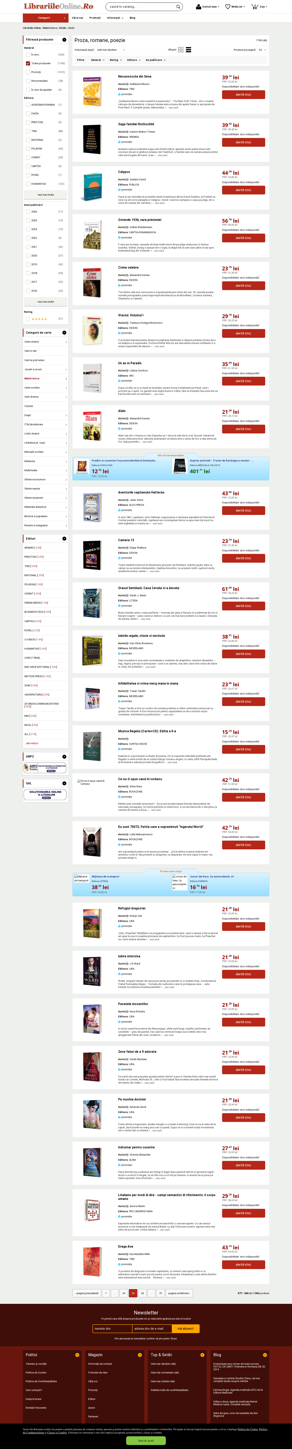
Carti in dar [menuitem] (30, 350)
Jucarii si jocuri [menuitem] (33, 369)
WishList (236, 6)
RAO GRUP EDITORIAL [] (40, 666)
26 (142, 1293)
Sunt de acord (146, 1440)
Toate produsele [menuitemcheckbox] (48, 63)
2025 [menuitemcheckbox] (47, 220)
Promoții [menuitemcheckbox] (48, 72)
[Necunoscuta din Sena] (92, 105)
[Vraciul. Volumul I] (92, 344)
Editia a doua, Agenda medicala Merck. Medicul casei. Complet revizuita (235, 1403)
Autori (91, 1407)
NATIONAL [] (34, 575)
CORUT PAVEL (32, 657)
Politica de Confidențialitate (41, 1381)
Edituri (91, 1399)
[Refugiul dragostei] (92, 937)
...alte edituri (31, 743)
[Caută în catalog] (178, 6)
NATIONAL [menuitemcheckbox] (46, 139)
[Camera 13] (92, 569)
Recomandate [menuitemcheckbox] (47, 80)
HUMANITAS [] (35, 648)
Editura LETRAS (100, 881)
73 (160, 1293)
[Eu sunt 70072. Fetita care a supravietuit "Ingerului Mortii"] (92, 856)
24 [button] (260, 49)
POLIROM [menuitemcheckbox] (47, 148)
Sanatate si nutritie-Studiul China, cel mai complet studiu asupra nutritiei (236, 1380)
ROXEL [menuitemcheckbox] (46, 174)
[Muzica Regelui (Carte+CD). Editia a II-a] (92, 760)
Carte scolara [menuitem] (32, 387)
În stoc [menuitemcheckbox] (47, 54)
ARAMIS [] (32, 547)
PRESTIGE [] (34, 556)
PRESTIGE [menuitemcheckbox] (46, 122)
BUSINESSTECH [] (37, 611)
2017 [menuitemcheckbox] (47, 281)
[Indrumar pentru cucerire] (92, 1176)
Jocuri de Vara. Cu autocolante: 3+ (212, 876)
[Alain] (92, 440)
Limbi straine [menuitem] (31, 433)
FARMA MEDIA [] (36, 602)
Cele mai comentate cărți (165, 1372)
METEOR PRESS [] (37, 676)
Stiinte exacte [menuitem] (32, 488)
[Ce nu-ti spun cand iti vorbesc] (95, 783)
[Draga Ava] (92, 1275)
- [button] (64, 40)
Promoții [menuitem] (95, 17)
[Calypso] (92, 201)
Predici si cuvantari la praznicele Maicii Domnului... (125, 460)
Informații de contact (100, 1363)
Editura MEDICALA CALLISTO (205, 465)
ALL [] (30, 734)
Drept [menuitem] (27, 415)
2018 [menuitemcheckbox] (47, 273)
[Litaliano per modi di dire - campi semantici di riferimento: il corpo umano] (92, 1224)
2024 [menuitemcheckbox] (47, 229)
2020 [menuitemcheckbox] (47, 255)
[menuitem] (46, 18)
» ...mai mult (171, 107)
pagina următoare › (179, 1293)
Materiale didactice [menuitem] (35, 506)
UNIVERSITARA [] (36, 694)
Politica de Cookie (248, 1429)
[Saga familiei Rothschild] (92, 153)
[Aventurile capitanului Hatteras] (92, 521)
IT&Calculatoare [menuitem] (33, 424)
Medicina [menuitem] (29, 461)
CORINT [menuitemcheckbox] (47, 157)
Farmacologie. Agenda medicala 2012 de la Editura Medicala (238, 1391)
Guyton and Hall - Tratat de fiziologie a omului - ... (222, 460)
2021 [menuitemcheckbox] (47, 246)
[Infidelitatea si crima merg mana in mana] (92, 712)
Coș (260, 6)
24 (123, 1293)
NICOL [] (31, 725)
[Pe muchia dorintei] (92, 1128)
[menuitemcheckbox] (46, 319)
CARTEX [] (32, 621)
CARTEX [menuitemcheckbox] (46, 166)
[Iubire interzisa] (92, 985)
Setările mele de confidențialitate (169, 1390)
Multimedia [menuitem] (30, 470)
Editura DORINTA (199, 881)
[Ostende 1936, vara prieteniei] (92, 249)
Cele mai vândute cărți (163, 1363)
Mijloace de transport (105, 876)
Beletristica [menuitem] (31, 378)
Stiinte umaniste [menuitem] (33, 497)
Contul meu (209, 6)
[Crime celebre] (92, 296)
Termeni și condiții (36, 1363)
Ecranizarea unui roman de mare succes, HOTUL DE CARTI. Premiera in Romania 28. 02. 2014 (239, 1366)
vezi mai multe (46, 194)
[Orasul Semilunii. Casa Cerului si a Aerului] (92, 617)
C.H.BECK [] (33, 639)
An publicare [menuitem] (154, 59)
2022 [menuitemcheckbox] (46, 237)
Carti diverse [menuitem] (31, 396)
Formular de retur (98, 1372)
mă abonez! (186, 1329)
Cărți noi (93, 1381)
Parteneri (93, 1416)
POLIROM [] (33, 584)
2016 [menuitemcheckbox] (47, 290)
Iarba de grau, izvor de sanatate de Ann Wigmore (235, 1414)
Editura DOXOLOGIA (102, 465)
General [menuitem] (96, 59)
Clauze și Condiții (57, 1432)
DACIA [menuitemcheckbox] (46, 113)
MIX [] (30, 715)
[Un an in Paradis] (92, 392)
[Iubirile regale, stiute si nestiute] (92, 664)
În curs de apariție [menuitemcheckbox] (46, 89)
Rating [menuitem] (114, 59)
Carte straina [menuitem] (31, 341)
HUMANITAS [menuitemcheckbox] (47, 183)
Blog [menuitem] (132, 17)
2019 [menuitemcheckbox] (47, 264)
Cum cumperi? (34, 1390)
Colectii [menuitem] (28, 406)
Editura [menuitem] (132, 59)
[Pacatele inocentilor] (92, 1033)
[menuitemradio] (180, 49)
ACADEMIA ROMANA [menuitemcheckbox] (46, 104)
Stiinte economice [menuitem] (34, 479)
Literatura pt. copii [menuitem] (34, 442)
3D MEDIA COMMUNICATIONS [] (41, 705)
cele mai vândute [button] (106, 49)
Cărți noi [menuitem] (77, 17)
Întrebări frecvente (36, 1407)
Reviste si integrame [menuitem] (35, 525)
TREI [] (30, 566)
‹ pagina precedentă (86, 1293)
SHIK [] (31, 685)
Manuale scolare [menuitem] (33, 451)
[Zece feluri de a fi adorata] (92, 1080)
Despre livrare (33, 1399)
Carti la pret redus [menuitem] (34, 360)
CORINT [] (32, 593)
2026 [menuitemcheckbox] (47, 211)
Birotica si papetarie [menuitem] (35, 516)
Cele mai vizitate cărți (163, 1381)
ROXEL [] (32, 630)
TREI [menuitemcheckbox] (47, 131)
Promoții (93, 1390)
